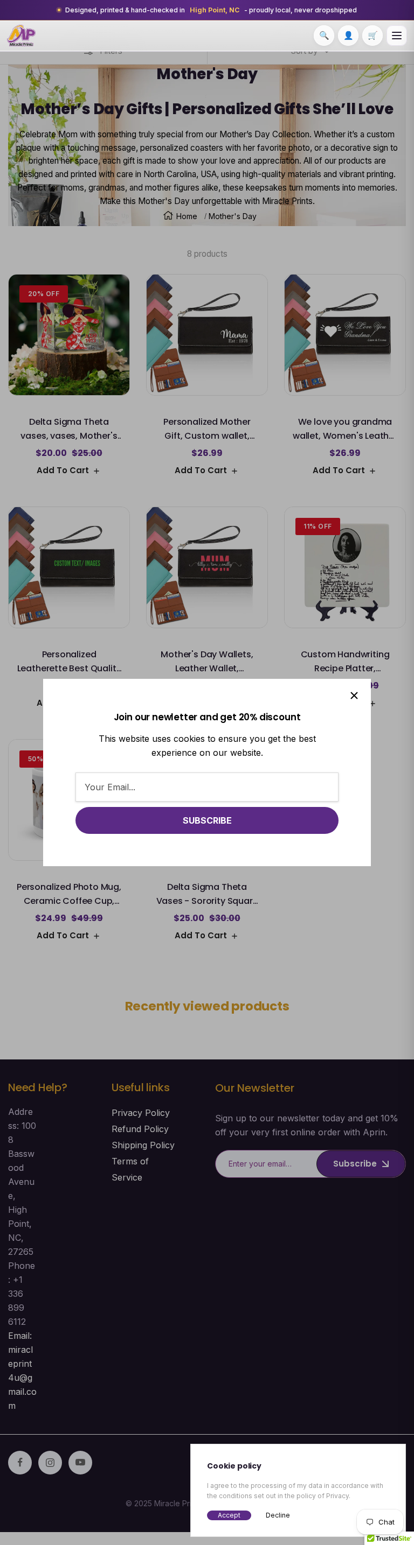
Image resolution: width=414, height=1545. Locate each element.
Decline (278, 1515)
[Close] (354, 695)
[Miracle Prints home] (21, 35)
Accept (229, 1515)
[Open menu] (397, 35)
